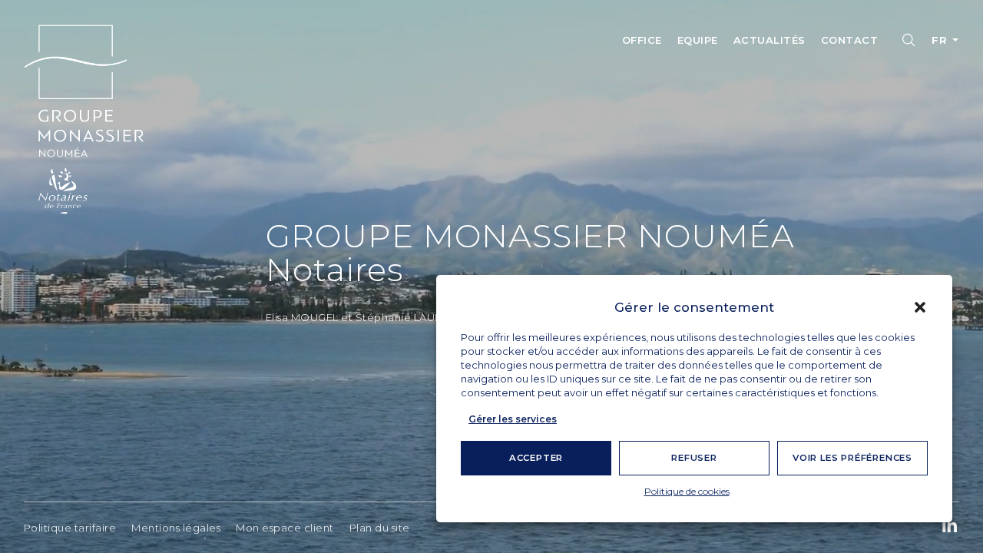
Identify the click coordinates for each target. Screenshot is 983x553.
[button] (920, 307)
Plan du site (379, 528)
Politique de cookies (687, 491)
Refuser (694, 457)
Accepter (536, 457)
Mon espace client (285, 528)
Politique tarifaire (70, 528)
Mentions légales (175, 528)
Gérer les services (512, 419)
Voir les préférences (852, 457)
